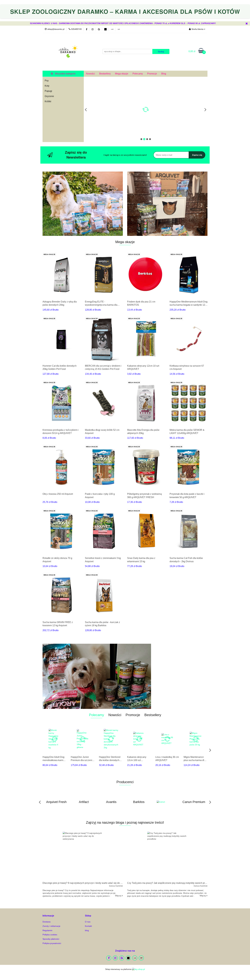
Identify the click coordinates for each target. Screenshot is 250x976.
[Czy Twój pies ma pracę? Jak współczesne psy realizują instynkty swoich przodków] (167, 856)
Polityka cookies (50, 934)
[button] (48, 916)
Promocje (152, 73)
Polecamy (138, 73)
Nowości (90, 73)
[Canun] (138, 802)
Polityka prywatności (52, 943)
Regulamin (47, 930)
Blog (163, 73)
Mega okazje (121, 73)
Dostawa (46, 922)
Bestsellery (105, 73)
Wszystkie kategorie (65, 73)
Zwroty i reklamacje (51, 926)
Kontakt (88, 926)
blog (87, 930)
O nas (87, 922)
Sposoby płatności (51, 939)
